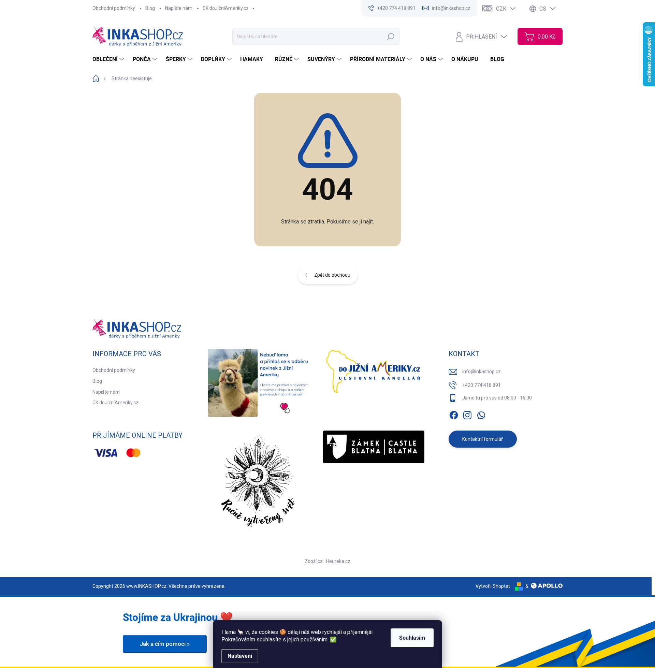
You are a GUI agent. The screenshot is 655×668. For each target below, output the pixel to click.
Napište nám (178, 8)
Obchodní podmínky (113, 8)
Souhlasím (412, 638)
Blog (150, 8)
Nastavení (240, 656)
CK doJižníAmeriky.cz (226, 8)
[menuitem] (109, 59)
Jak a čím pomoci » (165, 643)
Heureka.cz (338, 561)
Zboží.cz (314, 561)
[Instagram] (467, 414)
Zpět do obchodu (332, 275)
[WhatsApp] (481, 414)
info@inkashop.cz (481, 371)
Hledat (390, 36)
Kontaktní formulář (482, 439)
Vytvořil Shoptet (493, 586)
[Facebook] (454, 414)
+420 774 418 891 (481, 385)
